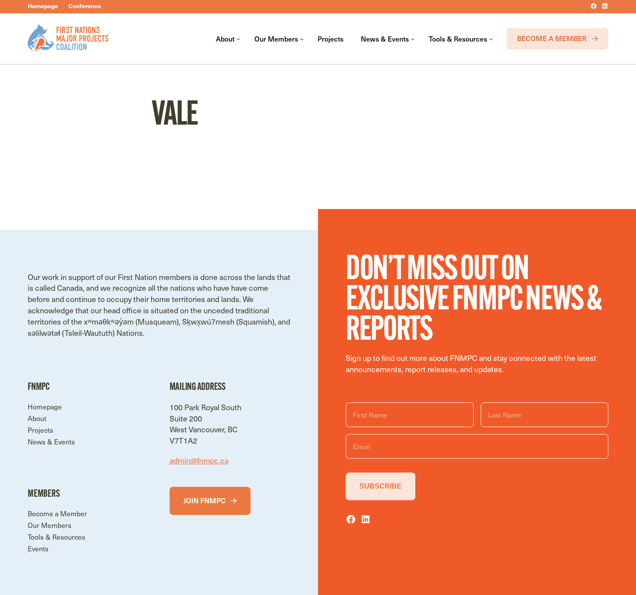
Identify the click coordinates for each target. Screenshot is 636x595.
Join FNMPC (204, 500)
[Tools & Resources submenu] (491, 39)
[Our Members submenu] (302, 39)
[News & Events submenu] (413, 39)
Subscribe (381, 486)
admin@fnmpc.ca (199, 460)
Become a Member (552, 38)
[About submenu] (238, 39)
